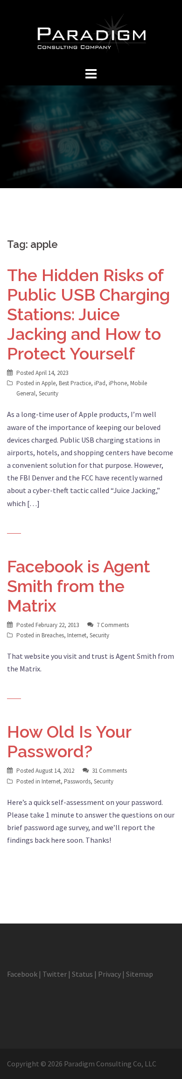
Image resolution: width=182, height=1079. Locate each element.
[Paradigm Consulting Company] (91, 31)
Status (82, 974)
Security (48, 393)
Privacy (109, 974)
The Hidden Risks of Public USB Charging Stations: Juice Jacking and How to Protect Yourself (88, 314)
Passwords (77, 781)
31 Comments (109, 771)
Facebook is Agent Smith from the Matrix (78, 586)
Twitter (54, 974)
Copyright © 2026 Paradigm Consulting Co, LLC (81, 1063)
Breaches (53, 635)
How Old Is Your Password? (69, 741)
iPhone (118, 383)
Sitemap (139, 974)
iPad (99, 383)
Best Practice (75, 383)
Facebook (22, 974)
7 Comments (113, 625)
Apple (49, 383)
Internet (76, 635)
